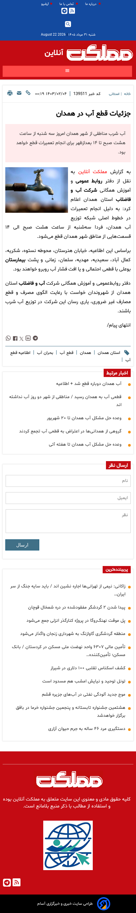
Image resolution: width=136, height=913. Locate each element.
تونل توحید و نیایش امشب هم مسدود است (83, 681)
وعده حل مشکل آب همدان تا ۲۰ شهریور (84, 418)
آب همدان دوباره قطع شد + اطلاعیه (88, 384)
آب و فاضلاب (32, 283)
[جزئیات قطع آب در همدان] (36, 190)
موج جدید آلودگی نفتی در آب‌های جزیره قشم (83, 694)
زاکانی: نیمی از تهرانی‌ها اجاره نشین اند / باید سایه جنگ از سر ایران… (67, 590)
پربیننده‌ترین (117, 570)
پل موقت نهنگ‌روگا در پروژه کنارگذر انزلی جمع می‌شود (75, 620)
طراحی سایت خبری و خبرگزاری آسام (65, 903)
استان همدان (108, 353)
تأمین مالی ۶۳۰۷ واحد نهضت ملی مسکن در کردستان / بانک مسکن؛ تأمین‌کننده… (68, 651)
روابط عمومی (89, 181)
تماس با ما (67, 4)
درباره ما (91, 4)
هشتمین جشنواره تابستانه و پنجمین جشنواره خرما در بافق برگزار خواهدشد (70, 712)
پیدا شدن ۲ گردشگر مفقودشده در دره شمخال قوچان (76, 607)
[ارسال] (19, 95)
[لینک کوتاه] (28, 95)
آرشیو (45, 4)
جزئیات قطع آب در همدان (93, 114)
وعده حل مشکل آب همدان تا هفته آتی (85, 444)
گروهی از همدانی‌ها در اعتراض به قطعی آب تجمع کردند (70, 431)
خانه (127, 94)
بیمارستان (15, 260)
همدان (85, 353)
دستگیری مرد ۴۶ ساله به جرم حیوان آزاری (86, 729)
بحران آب (44, 353)
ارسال (22, 545)
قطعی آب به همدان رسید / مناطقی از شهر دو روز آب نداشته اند (65, 401)
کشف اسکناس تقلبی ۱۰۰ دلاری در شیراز (88, 668)
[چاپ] (10, 95)
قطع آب (65, 353)
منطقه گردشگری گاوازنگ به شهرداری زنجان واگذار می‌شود (72, 634)
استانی (114, 94)
